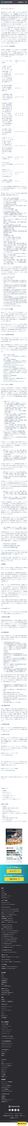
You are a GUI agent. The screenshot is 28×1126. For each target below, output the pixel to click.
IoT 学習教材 (3, 1074)
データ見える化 (4, 978)
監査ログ (3, 1055)
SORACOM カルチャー (7, 792)
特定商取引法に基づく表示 (8, 1115)
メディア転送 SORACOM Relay (6, 943)
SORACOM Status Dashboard (6, 1091)
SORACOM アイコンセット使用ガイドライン (12, 799)
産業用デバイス (4, 1076)
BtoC (2, 976)
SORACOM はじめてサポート (6, 1043)
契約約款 (4, 806)
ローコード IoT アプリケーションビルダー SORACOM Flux (11, 945)
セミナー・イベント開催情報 (6, 1081)
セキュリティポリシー (12, 331)
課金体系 (3, 999)
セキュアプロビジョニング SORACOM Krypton (9, 938)
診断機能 (3, 1053)
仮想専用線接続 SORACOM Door (7, 918)
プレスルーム (3, 1083)
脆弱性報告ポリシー (5, 1101)
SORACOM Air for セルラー (5, 902)
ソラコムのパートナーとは (6, 1026)
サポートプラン (4, 1051)
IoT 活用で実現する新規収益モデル (7, 992)
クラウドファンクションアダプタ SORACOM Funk (10, 930)
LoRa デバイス (3, 1069)
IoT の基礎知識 (3, 1017)
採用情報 (3, 1097)
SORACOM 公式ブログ (5, 1087)
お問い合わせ (23, 1123)
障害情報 (20, 2)
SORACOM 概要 (4, 894)
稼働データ (3, 984)
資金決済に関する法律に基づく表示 (10, 818)
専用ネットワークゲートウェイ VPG (7, 912)
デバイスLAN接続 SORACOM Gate (7, 920)
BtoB (2, 974)
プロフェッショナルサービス (6, 1045)
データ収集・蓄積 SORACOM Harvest (7, 934)
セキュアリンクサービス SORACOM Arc (8, 904)
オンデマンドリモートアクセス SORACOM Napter (10, 909)
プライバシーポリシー (7, 809)
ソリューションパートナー (6, 1031)
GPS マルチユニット (5, 1067)
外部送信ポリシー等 (14, 1117)
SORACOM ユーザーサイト (6, 1006)
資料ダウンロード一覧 (5, 994)
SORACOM (6, 2)
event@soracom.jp (9, 755)
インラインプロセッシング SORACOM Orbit (9, 941)
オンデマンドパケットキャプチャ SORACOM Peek (10, 911)
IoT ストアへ (13, 871)
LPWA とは (3, 892)
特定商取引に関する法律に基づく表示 (10, 808)
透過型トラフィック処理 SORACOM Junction (9, 922)
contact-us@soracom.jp (10, 770)
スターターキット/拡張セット (6, 1065)
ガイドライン (3, 1008)
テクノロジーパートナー (5, 1033)
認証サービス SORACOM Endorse (7, 928)
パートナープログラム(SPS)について (7, 1038)
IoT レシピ (3, 1013)
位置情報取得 (3, 982)
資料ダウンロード (4, 1015)
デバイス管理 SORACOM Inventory (7, 936)
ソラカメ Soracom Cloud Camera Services (8, 952)
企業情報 (3, 1096)
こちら (7, 42)
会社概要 (15, 14)
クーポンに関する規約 (7, 819)
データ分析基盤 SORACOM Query (7, 947)
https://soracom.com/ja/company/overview (12, 365)
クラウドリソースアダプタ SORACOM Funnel (9, 932)
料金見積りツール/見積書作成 (6, 1001)
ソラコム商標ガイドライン (8, 797)
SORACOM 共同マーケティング (9, 795)
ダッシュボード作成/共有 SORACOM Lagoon (9, 939)
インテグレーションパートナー (6, 1029)
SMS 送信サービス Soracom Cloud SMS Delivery (9, 966)
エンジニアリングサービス (6, 1046)
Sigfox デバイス (4, 1071)
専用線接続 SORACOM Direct (6, 916)
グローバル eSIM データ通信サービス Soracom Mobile (10, 961)
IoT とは (2, 890)
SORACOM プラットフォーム (6, 895)
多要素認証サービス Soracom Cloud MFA (8, 968)
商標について (5, 816)
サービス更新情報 (4, 1089)
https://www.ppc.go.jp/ (7, 552)
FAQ (2, 1012)
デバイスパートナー (5, 1028)
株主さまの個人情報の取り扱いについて (11, 811)
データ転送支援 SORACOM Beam (7, 926)
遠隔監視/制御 (3, 980)
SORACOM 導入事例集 (5, 990)
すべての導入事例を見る (5, 986)
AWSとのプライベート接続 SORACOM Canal (9, 914)
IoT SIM (2, 1061)
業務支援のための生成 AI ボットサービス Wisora (9, 956)
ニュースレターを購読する (6, 1085)
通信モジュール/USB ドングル (6, 1063)
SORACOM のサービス (5, 897)
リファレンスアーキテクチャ (6, 1010)
